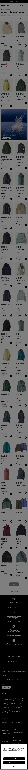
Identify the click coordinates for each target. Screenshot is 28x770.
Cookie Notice (5, 755)
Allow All (14, 759)
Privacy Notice (12, 755)
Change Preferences (14, 766)
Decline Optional (14, 762)
